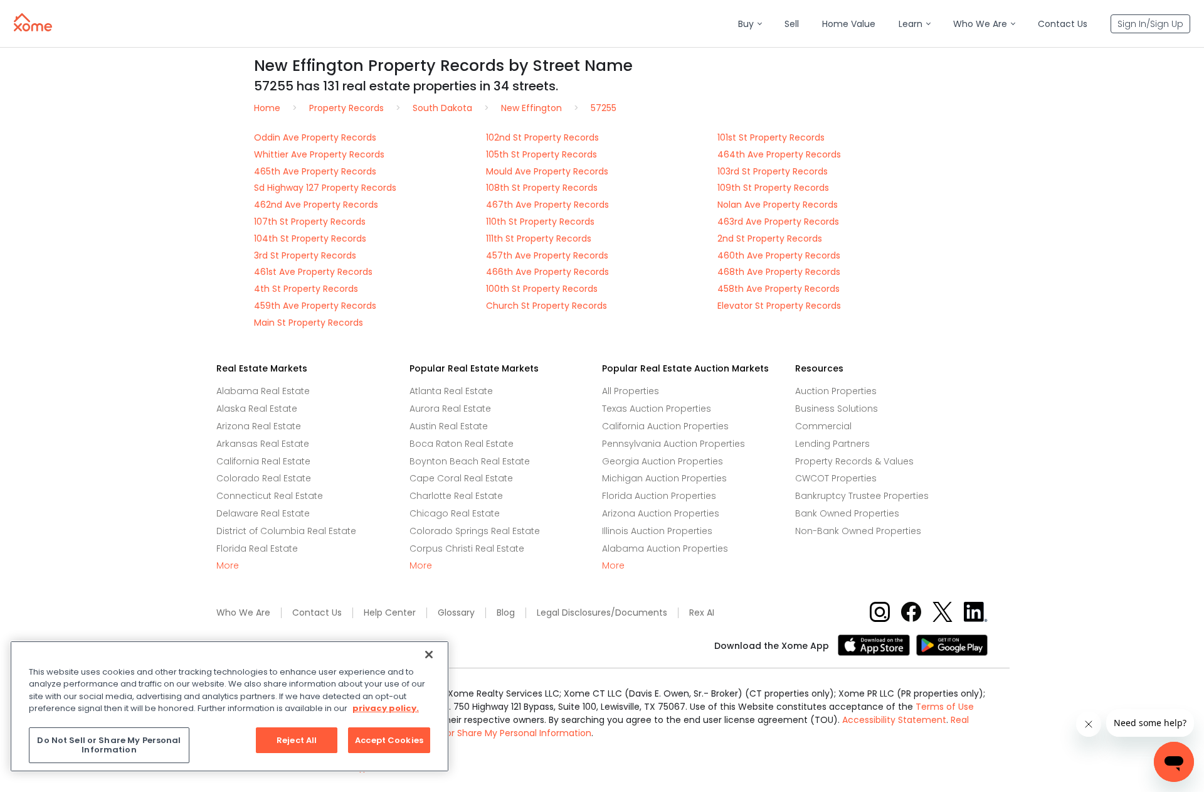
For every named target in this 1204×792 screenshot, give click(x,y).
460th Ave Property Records (778, 255)
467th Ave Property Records (547, 204)
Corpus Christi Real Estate (466, 548)
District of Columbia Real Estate (286, 531)
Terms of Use (945, 706)
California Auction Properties (665, 426)
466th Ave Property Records (547, 271)
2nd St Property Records (769, 238)
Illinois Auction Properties (657, 531)
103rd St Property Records (772, 171)
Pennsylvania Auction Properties (673, 443)
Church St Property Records (546, 305)
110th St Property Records (540, 221)
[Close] (429, 654)
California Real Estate (263, 461)
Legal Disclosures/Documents (602, 612)
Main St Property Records (308, 322)
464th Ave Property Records (779, 154)
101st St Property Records (771, 137)
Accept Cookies (389, 740)
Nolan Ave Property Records (777, 204)
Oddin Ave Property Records (315, 137)
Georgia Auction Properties (662, 461)
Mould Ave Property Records (547, 171)
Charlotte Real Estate (456, 496)
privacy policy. (385, 708)
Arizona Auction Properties (660, 513)
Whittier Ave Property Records (319, 154)
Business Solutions (836, 408)
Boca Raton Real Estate (461, 443)
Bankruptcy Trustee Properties (862, 496)
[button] (749, 24)
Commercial (823, 426)
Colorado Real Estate (263, 478)
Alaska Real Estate (256, 408)
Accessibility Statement (894, 720)
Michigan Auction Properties (664, 478)
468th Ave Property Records (778, 271)
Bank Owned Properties (847, 513)
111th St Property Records (538, 238)
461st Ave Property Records (313, 271)
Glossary (456, 612)
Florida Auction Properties (659, 496)
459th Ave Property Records (315, 305)
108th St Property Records (542, 187)
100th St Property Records (542, 288)
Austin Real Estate (448, 426)
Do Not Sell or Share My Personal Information (494, 733)
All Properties (630, 391)
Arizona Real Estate (258, 426)
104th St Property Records (310, 238)
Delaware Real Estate (263, 513)
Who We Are (243, 612)
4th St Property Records (306, 288)
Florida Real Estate (257, 548)
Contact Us (317, 612)
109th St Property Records (773, 187)
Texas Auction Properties (656, 408)
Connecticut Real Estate (269, 496)
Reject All (297, 740)
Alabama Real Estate (263, 391)
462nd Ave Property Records (316, 204)
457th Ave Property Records (547, 255)
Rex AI (701, 612)
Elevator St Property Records (779, 305)
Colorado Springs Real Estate (474, 531)
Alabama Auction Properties (665, 548)
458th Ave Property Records (778, 288)
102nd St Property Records (542, 137)
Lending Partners (832, 443)
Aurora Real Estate (450, 408)
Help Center (390, 612)
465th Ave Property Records (315, 171)
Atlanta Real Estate (451, 391)
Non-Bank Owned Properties (858, 531)
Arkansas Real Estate (262, 443)
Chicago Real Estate (454, 513)
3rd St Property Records (305, 255)
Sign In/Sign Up (1150, 24)
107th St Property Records (310, 221)
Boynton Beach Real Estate (469, 461)
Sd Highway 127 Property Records (325, 187)
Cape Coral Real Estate (461, 478)
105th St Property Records (541, 154)
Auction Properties (836, 391)
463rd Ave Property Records (778, 221)
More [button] (227, 565)
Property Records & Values (854, 461)
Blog (506, 612)
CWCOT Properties (836, 478)
